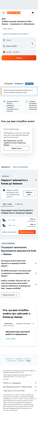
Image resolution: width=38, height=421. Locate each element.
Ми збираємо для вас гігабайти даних (17, 387)
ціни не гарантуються (19, 376)
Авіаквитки (19, 359)
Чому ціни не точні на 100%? (14, 391)
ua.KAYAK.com (9, 359)
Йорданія (21, 360)
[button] (3, 12)
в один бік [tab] (19, 204)
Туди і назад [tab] (7, 204)
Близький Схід (11, 360)
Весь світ (27, 359)
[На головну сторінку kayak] (13, 12)
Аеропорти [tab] (8, 323)
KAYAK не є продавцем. (12, 383)
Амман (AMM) (10, 339)
